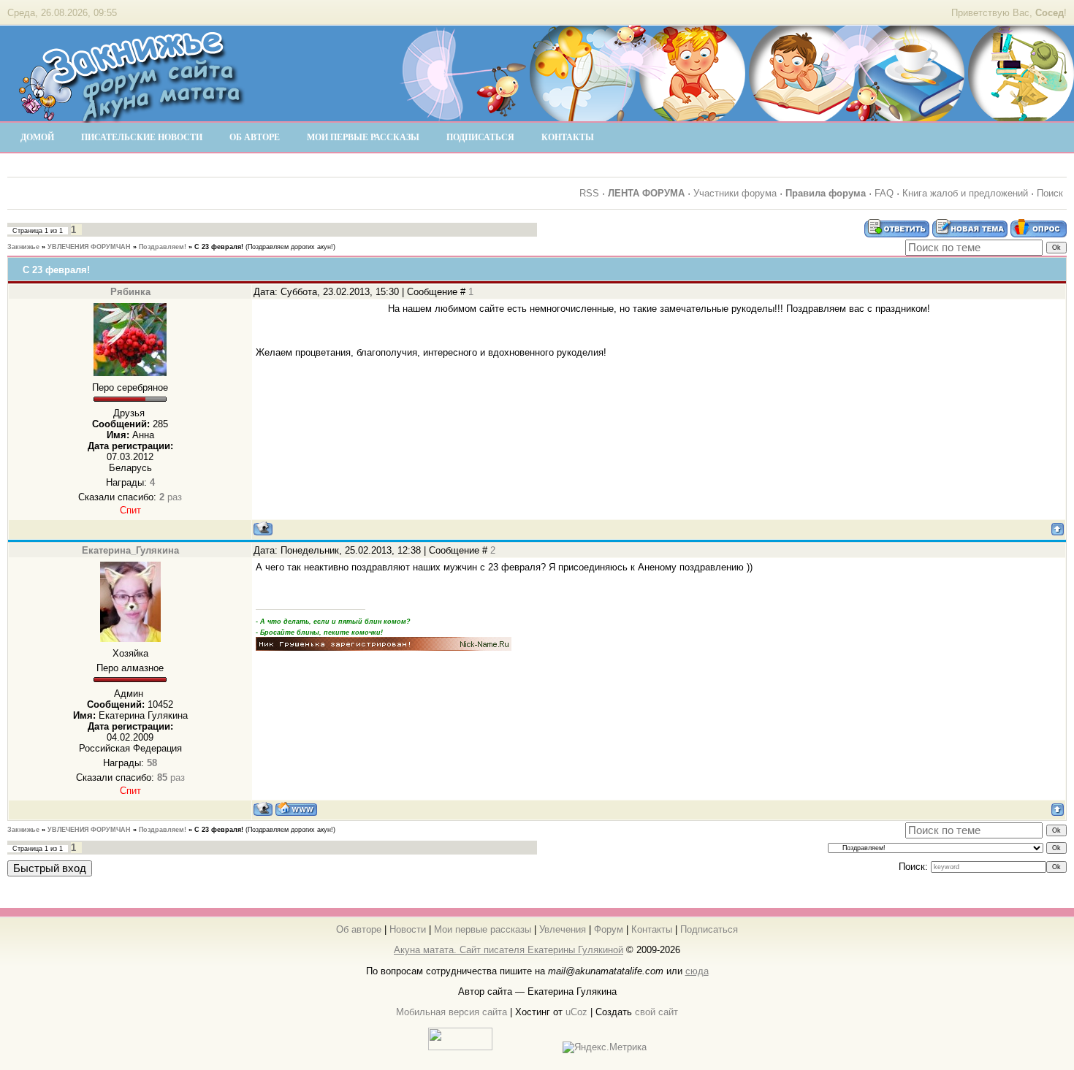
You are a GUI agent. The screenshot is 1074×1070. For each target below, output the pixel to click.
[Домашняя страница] (296, 809)
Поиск (1050, 193)
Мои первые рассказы (482, 929)
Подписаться (709, 929)
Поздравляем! (162, 247)
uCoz (576, 1011)
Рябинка (130, 291)
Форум (608, 929)
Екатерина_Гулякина (130, 550)
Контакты (651, 929)
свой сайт (656, 1011)
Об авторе (358, 929)
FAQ (884, 193)
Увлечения (562, 929)
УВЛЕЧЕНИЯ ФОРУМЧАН (89, 247)
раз (170, 497)
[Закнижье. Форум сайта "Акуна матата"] (131, 116)
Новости (407, 929)
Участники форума (735, 193)
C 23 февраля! (218, 247)
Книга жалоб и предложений (965, 193)
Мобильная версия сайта (451, 1011)
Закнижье (23, 247)
